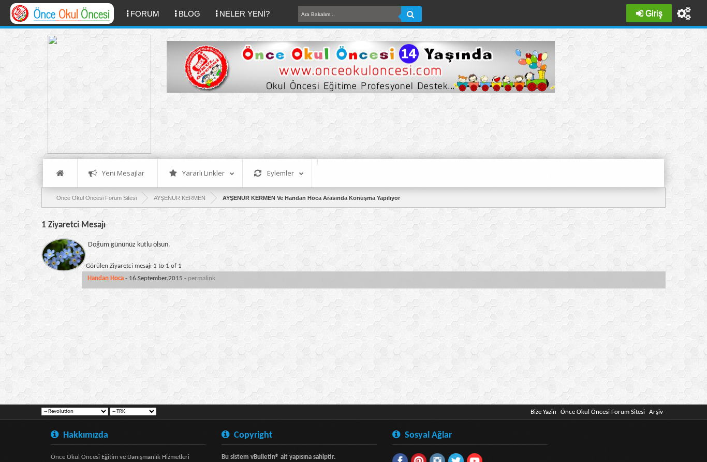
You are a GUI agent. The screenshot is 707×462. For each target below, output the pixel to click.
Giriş (653, 13)
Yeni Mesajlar (123, 173)
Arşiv (656, 412)
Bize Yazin (543, 412)
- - (151, 278)
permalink (201, 278)
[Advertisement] (355, 124)
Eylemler (280, 173)
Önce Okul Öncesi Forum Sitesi (603, 412)
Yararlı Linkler (203, 173)
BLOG (189, 13)
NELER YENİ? (244, 13)
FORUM (148, 13)
